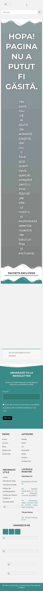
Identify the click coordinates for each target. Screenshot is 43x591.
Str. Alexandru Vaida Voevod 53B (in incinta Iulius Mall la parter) (29, 503)
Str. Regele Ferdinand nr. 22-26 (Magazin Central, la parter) (29, 492)
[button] (35, 5)
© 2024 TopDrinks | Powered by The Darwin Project (22, 586)
